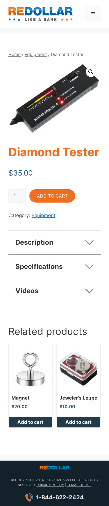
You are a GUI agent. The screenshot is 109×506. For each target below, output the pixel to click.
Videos (26, 291)
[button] (91, 72)
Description (34, 242)
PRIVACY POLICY (50, 485)
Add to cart (52, 196)
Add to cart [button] (30, 422)
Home (14, 54)
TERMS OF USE (79, 485)
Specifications (39, 266)
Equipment (36, 54)
